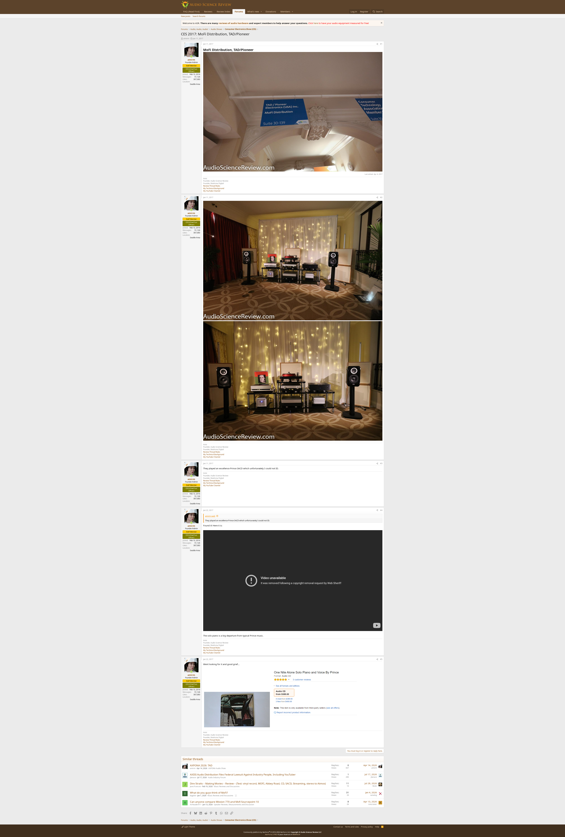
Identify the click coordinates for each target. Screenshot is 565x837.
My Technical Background (213, 188)
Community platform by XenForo (267, 832)
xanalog (373, 795)
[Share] (377, 44)
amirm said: (210, 516)
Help (377, 826)
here (316, 23)
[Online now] (191, 56)
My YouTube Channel (211, 191)
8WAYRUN (296, 834)
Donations (271, 11)
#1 (381, 44)
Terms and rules (352, 826)
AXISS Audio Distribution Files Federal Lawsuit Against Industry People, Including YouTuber (243, 774)
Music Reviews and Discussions (227, 786)
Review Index (223, 11)
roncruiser (372, 804)
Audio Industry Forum (217, 777)
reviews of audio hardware (234, 23)
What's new (253, 11)
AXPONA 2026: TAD (201, 765)
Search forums (199, 16)
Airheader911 (195, 804)
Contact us (338, 826)
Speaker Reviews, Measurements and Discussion (234, 804)
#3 (381, 463)
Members (285, 11)
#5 (381, 659)
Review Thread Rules (211, 186)
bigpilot (193, 795)
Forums (239, 11)
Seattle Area (195, 84)
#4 (381, 510)
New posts (185, 16)
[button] (261, 11)
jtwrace (193, 777)
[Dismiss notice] (381, 23)
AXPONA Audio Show (217, 768)
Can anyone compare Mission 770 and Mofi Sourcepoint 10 (224, 801)
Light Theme (189, 826)
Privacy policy (367, 826)
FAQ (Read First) (191, 11)
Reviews (208, 11)
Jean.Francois (195, 786)
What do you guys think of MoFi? (209, 792)
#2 (381, 197)
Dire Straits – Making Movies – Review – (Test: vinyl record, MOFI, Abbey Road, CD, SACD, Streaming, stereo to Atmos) (258, 783)
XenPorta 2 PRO (271, 834)
